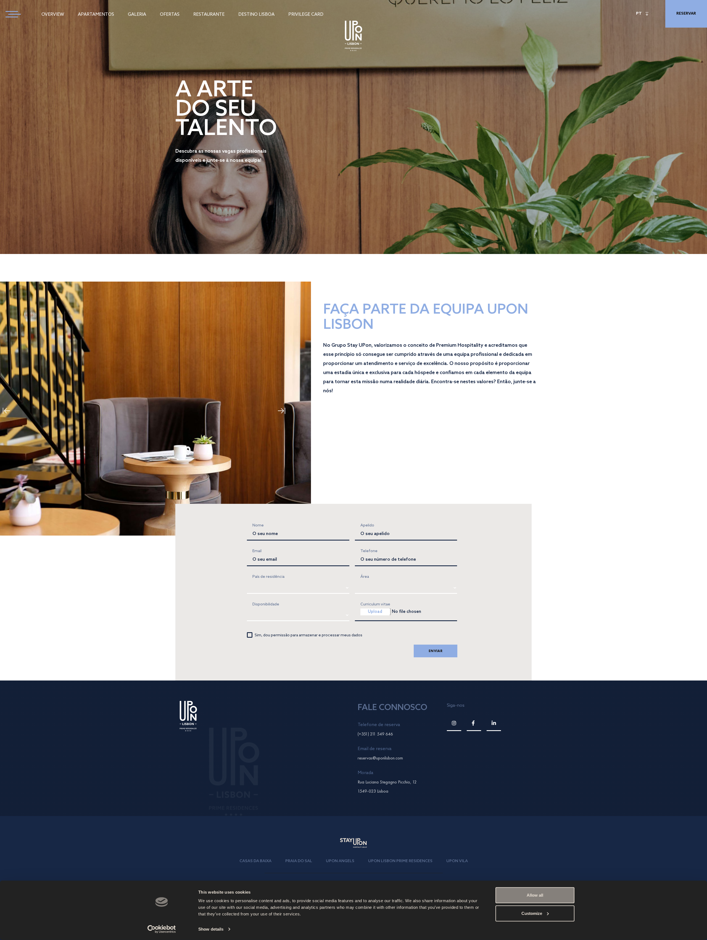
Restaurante (209, 14)
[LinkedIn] (494, 723)
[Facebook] (474, 723)
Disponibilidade (265, 604)
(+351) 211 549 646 (375, 734)
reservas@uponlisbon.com (380, 758)
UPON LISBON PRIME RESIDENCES (400, 861)
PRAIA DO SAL (298, 861)
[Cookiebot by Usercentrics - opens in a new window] (162, 929)
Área (364, 576)
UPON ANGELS (340, 861)
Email (257, 551)
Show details (210, 929)
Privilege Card (305, 14)
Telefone (369, 551)
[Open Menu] (11, 14)
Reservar (686, 13)
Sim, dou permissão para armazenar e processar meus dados (308, 635)
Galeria (137, 14)
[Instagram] (454, 723)
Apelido (367, 525)
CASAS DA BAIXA (255, 861)
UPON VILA (457, 861)
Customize (531, 913)
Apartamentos (96, 14)
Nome (258, 525)
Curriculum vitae (375, 604)
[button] (286, 411)
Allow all (535, 895)
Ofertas (170, 14)
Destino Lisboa (256, 14)
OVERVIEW (52, 14)
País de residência (268, 576)
